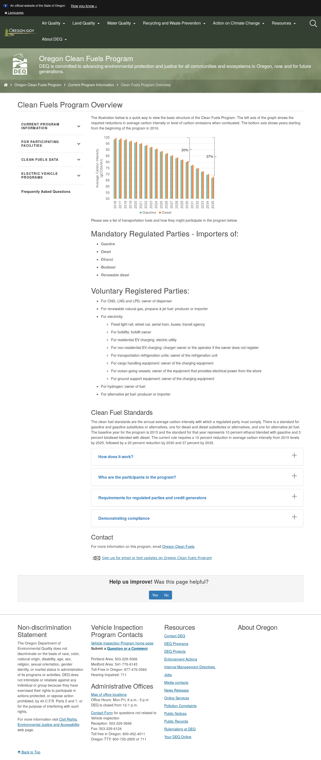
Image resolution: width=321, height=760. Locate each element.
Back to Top (30, 751)
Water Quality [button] (122, 23)
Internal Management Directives (190, 666)
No (166, 594)
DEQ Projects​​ (175, 651)
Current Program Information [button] (51, 126)
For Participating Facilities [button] (51, 144)
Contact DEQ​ (174, 635)
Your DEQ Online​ (177, 736)
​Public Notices (175, 713)
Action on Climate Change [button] (239, 23)
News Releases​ (176, 690)
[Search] (313, 23)
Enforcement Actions (180, 659)
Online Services (176, 697)
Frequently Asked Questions (45, 191)
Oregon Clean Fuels (178, 546)
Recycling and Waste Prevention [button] (175, 23)
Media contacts (176, 682)
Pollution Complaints (180, 705)
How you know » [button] (84, 5)
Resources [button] (284, 23)
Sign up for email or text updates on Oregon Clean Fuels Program (157, 557)
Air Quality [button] (54, 23)
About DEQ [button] (55, 39)
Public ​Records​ (176, 721)
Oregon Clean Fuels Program (38, 84)
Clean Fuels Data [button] (51, 160)
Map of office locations (109, 694)
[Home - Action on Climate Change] (6, 84)
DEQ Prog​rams (176, 643)
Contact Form (102, 712)
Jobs (168, 674)
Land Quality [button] (86, 23)
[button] (14, 12)
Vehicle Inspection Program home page (122, 643)
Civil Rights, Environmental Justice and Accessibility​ (48, 722)
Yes (155, 594)
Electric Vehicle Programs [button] (51, 175)
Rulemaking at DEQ (180, 728)
